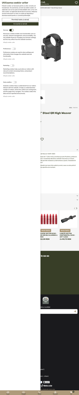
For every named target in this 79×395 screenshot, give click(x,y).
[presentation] (77, 208)
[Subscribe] (76, 311)
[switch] (11, 30)
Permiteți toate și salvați (20, 19)
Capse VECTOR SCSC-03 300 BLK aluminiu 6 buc (48, 235)
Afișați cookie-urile (9, 42)
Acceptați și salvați (20, 24)
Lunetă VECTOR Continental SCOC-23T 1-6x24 (67, 235)
